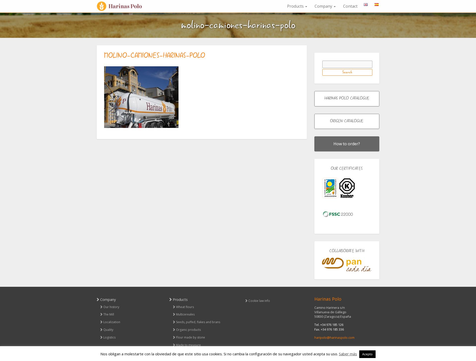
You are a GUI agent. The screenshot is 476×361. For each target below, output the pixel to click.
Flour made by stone (190, 337)
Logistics (109, 337)
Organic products (188, 330)
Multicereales (185, 314)
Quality (108, 330)
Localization (111, 322)
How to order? (346, 143)
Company (324, 6)
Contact (350, 6)
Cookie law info (259, 301)
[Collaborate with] (347, 265)
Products (296, 6)
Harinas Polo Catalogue (346, 98)
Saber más (348, 353)
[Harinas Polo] (121, 6)
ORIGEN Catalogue (346, 121)
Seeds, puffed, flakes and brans (198, 322)
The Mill (108, 314)
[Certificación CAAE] (330, 188)
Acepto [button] (367, 354)
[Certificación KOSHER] (347, 188)
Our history (111, 307)
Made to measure (188, 345)
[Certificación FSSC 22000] (337, 213)
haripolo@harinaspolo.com (334, 337)
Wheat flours (185, 307)
